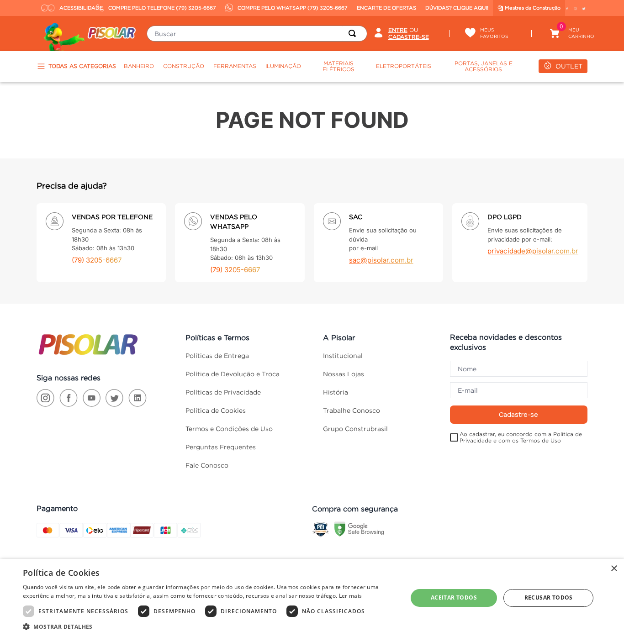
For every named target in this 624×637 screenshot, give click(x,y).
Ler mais (350, 596)
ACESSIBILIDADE (75, 8)
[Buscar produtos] (354, 33)
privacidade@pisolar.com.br (532, 251)
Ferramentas (234, 66)
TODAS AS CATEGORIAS (82, 66)
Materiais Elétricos (338, 66)
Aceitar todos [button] (454, 597)
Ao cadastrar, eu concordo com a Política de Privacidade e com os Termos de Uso (521, 437)
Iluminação (283, 66)
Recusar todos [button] (548, 597)
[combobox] (257, 34)
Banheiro (139, 66)
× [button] (613, 568)
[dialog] (312, 598)
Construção (183, 66)
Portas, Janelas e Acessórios (484, 66)
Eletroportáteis (403, 66)
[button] (209, 626)
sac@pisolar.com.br (381, 260)
